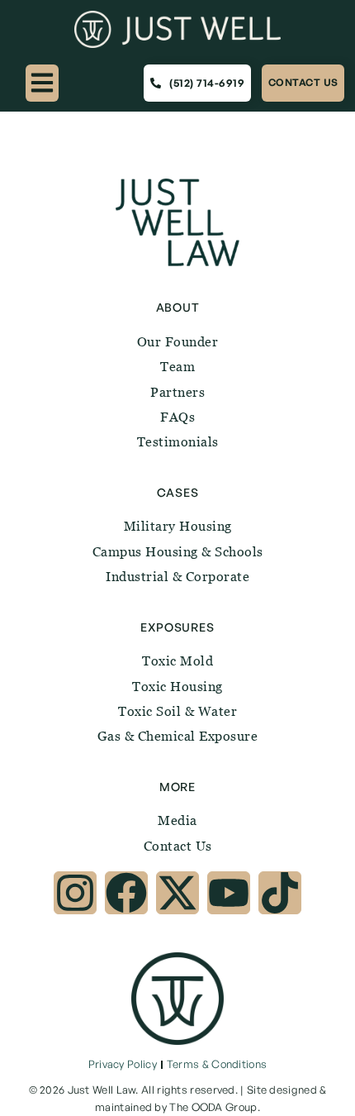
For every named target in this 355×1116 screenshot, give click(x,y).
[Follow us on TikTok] (279, 892)
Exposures (177, 627)
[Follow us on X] (177, 892)
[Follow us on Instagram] (75, 892)
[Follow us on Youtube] (228, 892)
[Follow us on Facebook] (126, 892)
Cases (178, 492)
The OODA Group (213, 1107)
